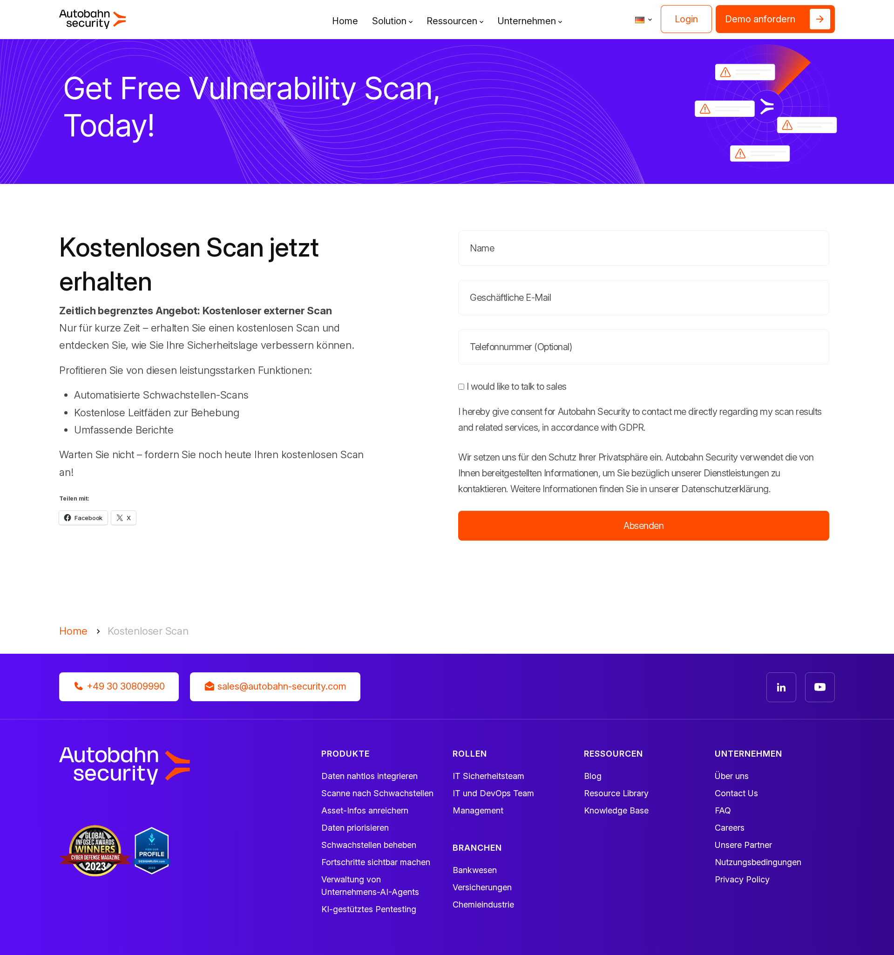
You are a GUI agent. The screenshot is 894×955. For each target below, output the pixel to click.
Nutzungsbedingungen (758, 862)
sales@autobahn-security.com (280, 686)
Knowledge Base (616, 810)
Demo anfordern (760, 19)
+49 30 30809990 (124, 686)
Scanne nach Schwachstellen (377, 793)
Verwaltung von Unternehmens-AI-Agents (370, 885)
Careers (730, 828)
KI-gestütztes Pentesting (368, 909)
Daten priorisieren (355, 828)
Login (686, 19)
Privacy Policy (742, 879)
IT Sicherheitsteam (488, 776)
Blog (593, 776)
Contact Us (736, 793)
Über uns (732, 776)
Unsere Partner (743, 845)
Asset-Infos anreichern (364, 810)
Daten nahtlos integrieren (369, 776)
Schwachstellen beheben (368, 845)
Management (478, 810)
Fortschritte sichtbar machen (375, 862)
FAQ (723, 810)
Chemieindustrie (483, 904)
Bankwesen (475, 870)
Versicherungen (482, 887)
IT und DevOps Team (493, 793)
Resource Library (616, 793)
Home (345, 21)
